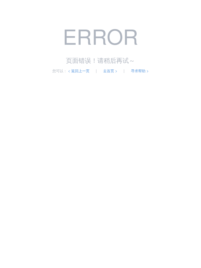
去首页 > (110, 70)
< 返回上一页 (79, 70)
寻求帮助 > (140, 70)
